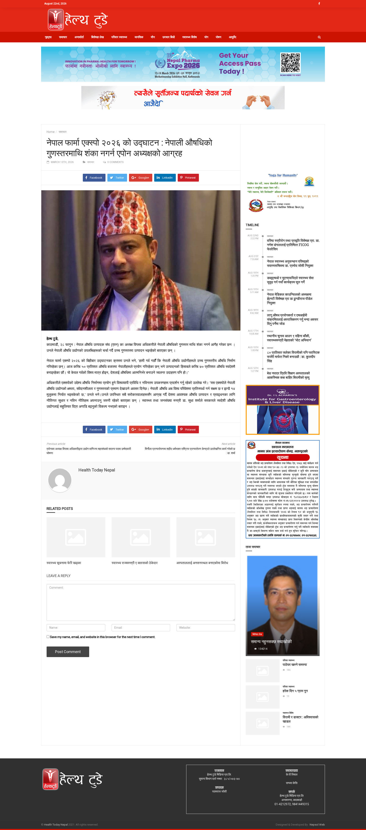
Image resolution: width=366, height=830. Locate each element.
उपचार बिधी (168, 37)
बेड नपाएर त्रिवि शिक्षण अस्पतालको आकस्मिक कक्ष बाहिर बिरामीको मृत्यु (288, 375)
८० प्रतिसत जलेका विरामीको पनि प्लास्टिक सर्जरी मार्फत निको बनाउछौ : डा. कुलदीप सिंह (293, 356)
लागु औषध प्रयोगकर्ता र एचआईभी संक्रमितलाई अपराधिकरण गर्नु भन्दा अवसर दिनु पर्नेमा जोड (292, 319)
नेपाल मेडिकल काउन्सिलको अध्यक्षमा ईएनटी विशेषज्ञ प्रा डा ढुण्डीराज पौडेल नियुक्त (289, 298)
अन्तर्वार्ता (79, 37)
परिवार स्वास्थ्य (119, 37)
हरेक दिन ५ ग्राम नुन (295, 690)
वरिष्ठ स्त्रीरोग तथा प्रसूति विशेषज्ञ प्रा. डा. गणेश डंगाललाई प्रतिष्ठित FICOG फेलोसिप (293, 244)
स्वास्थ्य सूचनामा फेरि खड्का (64, 562)
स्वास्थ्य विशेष (189, 37)
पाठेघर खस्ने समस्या (295, 664)
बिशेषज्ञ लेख (97, 37)
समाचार (63, 37)
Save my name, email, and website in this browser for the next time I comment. (102, 637)
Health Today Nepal (96, 470)
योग (206, 37)
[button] (319, 37)
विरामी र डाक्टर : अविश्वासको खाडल (300, 719)
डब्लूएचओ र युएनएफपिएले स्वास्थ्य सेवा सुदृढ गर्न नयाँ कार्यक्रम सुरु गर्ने (290, 279)
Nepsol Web (317, 824)
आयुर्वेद (232, 37)
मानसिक (139, 37)
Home (51, 131)
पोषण (218, 37)
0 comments (115, 162)
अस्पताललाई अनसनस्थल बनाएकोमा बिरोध (202, 562)
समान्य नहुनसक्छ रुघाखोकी (271, 641)
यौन (153, 37)
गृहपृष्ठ (48, 37)
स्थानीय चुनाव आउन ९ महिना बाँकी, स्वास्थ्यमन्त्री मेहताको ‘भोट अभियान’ (289, 338)
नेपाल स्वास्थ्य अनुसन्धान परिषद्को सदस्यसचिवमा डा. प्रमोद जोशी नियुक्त (290, 263)
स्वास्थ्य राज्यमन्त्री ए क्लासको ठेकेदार (135, 562)
